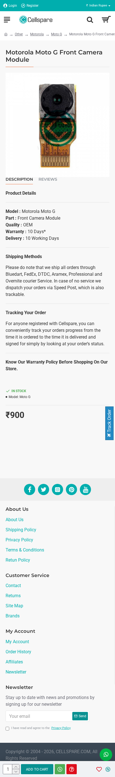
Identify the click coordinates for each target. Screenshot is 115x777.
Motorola (37, 34)
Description (19, 179)
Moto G (56, 34)
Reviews (48, 179)
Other (19, 34)
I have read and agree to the (41, 728)
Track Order (109, 421)
